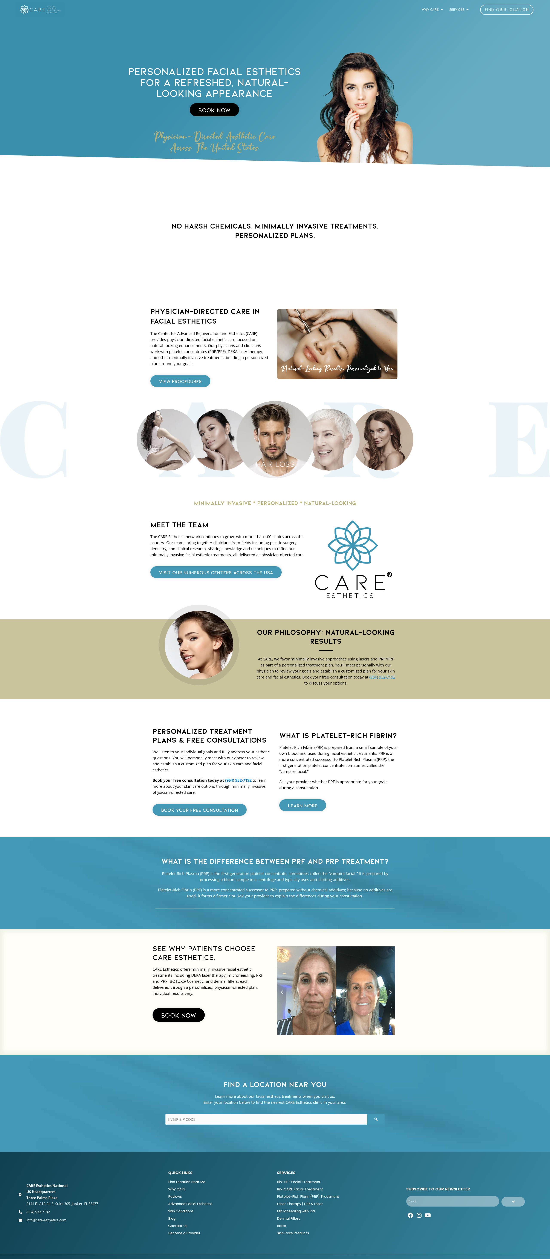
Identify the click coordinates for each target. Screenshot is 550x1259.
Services (456, 10)
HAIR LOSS (328, 459)
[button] (282, 992)
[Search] (376, 1119)
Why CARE (430, 10)
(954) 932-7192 (382, 677)
